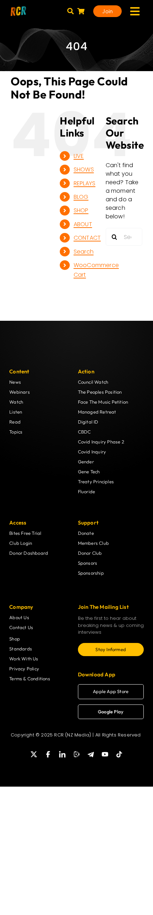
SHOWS (84, 169)
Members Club (93, 543)
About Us (19, 617)
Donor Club (90, 553)
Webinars (19, 392)
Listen (15, 412)
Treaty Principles (96, 481)
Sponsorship (91, 573)
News (15, 382)
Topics (15, 432)
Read (15, 422)
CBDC (84, 432)
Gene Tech (89, 471)
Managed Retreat (97, 412)
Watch (16, 402)
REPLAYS (84, 183)
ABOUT (83, 224)
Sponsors (87, 563)
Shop (14, 639)
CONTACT (87, 238)
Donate (86, 533)
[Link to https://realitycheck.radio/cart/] (80, 11)
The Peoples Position (100, 392)
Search (84, 252)
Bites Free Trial (25, 533)
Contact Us (21, 627)
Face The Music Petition (103, 402)
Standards (20, 648)
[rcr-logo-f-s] (18, 9)
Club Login (20, 543)
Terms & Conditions (29, 678)
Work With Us (23, 658)
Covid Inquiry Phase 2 (101, 442)
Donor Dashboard (28, 553)
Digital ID (88, 422)
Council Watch (93, 382)
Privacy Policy (24, 668)
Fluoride (86, 491)
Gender (86, 461)
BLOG (81, 197)
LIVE (79, 156)
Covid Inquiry (92, 451)
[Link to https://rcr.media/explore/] (70, 11)
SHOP (81, 210)
